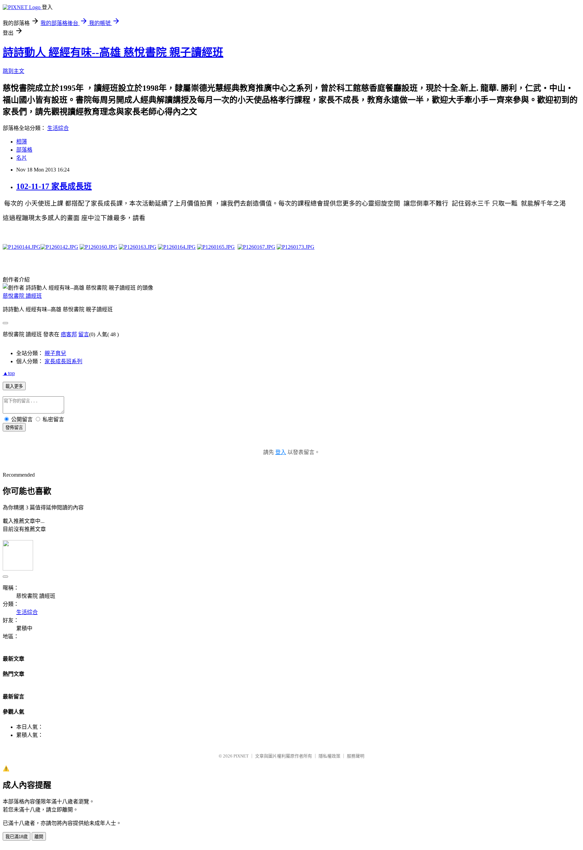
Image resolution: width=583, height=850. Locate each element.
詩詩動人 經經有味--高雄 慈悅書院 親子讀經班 (113, 52)
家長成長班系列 (63, 361)
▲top (9, 373)
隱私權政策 (329, 756)
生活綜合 (58, 128)
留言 (83, 334)
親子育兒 (55, 353)
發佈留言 (14, 427)
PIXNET (241, 756)
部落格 (24, 150)
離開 (38, 836)
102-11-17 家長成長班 (54, 186)
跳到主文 (13, 71)
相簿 (21, 141)
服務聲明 (355, 756)
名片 (21, 158)
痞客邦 (69, 334)
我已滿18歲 (16, 836)
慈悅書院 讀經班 (22, 296)
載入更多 (14, 386)
